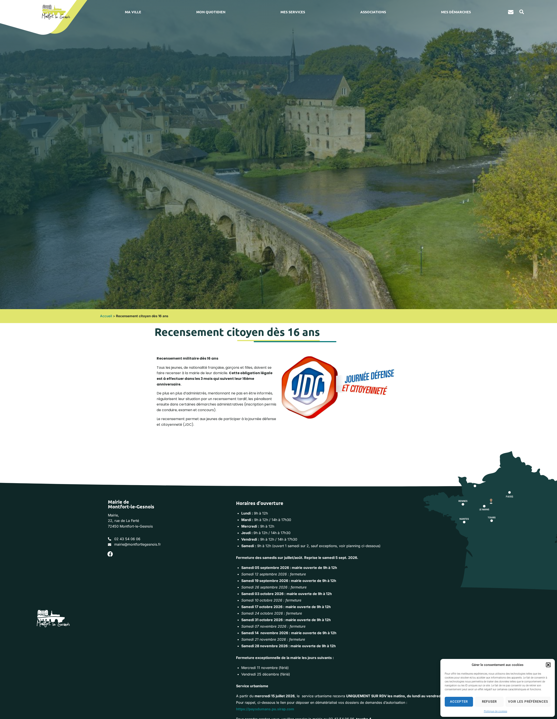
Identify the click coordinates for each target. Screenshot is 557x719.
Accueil (106, 316)
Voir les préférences (528, 702)
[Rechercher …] (520, 12)
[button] (548, 665)
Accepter (459, 702)
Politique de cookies (495, 711)
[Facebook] (110, 554)
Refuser (489, 702)
